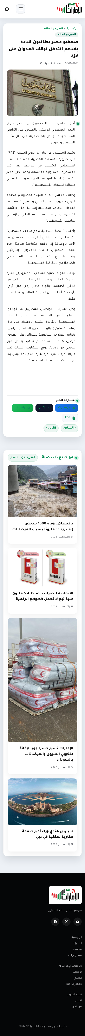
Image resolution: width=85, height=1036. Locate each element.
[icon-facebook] (55, 921)
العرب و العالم (53, 28)
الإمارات (77, 943)
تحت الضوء (75, 994)
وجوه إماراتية (74, 984)
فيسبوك (64, 407)
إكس (41, 407)
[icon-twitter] (66, 921)
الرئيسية (72, 28)
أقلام (79, 1000)
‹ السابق (69, 428)
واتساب (20, 407)
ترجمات (77, 972)
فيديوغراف (75, 955)
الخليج (78, 978)
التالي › (51, 428)
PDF (67, 417)
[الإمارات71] (69, 8)
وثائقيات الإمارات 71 (70, 966)
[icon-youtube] (77, 921)
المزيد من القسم (22, 457)
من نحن (77, 1006)
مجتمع (77, 949)
